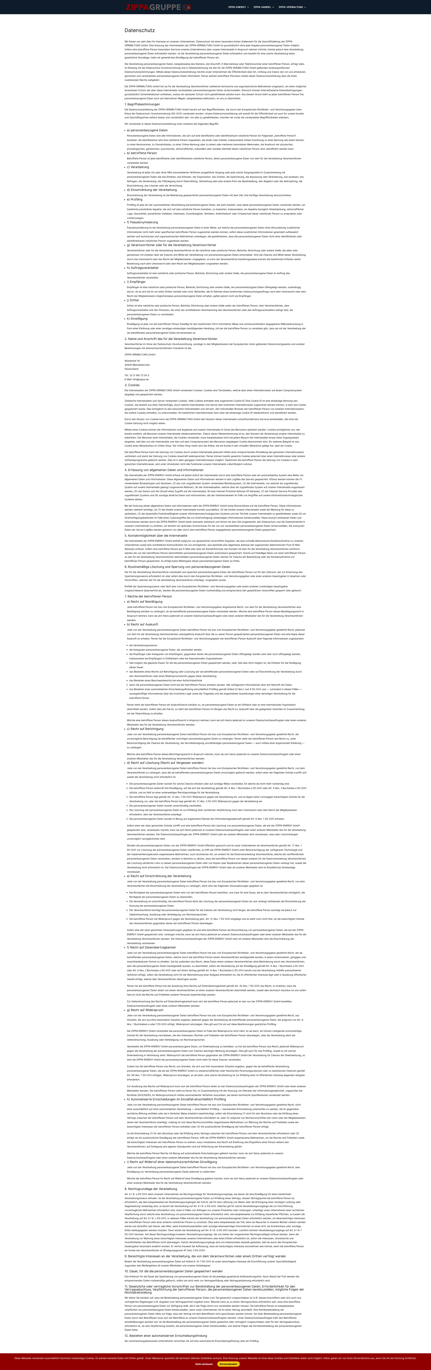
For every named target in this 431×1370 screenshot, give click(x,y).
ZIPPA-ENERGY (237, 7)
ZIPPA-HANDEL (262, 7)
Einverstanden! (228, 1364)
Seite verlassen (204, 1364)
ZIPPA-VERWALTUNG (291, 7)
